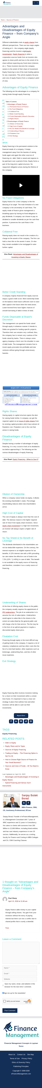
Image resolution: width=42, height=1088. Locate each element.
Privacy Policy (27, 1058)
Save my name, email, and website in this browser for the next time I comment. (20, 985)
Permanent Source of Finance (19, 106)
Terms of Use (15, 1058)
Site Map (30, 1054)
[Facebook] (11, 721)
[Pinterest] (21, 721)
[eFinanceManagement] (7, 3)
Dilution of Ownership (16, 124)
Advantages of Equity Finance (17, 104)
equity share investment (11, 526)
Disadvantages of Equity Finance (18, 121)
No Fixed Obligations (16, 109)
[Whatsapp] (31, 721)
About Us (11, 1054)
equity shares (29, 42)
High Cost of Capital (16, 126)
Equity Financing (9, 734)
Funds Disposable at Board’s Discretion (22, 116)
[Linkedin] (16, 721)
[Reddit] (26, 721)
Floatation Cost (14, 133)
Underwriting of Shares (17, 131)
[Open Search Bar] (34, 3)
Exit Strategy (14, 136)
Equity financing (19, 54)
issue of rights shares (27, 421)
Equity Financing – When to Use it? (25, 459)
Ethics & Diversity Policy (21, 1062)
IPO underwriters (8, 612)
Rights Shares (14, 118)
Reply (7, 928)
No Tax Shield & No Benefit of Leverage (22, 128)
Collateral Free (14, 111)
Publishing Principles (21, 1066)
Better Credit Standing (17, 114)
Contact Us (21, 1054)
